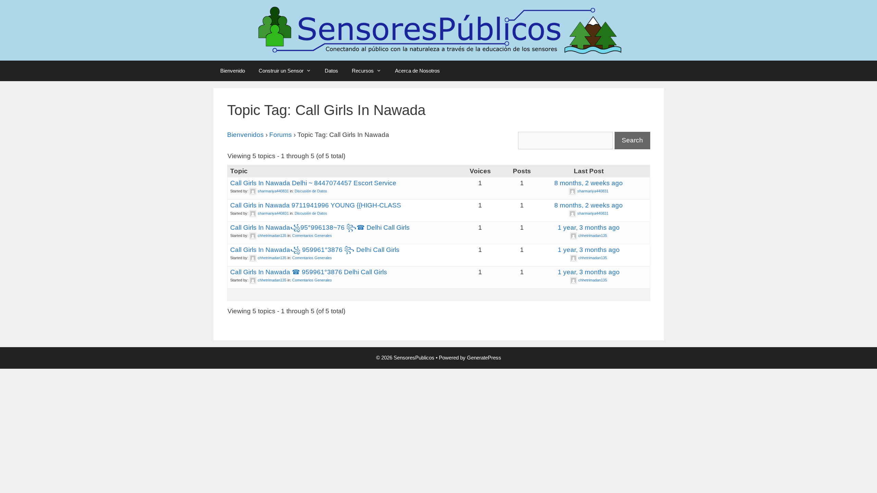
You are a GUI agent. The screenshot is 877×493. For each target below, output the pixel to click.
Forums (280, 134)
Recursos (363, 71)
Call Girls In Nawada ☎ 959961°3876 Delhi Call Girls (308, 272)
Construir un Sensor (281, 71)
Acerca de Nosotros (417, 71)
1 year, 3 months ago (589, 227)
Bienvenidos (245, 134)
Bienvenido (232, 71)
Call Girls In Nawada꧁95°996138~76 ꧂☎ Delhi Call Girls (320, 227)
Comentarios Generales (312, 235)
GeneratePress (484, 358)
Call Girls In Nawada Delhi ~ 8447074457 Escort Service (313, 183)
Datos (331, 71)
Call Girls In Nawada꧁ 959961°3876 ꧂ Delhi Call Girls (314, 249)
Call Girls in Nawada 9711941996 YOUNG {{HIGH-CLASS (315, 205)
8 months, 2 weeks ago (588, 183)
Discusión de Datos (311, 191)
